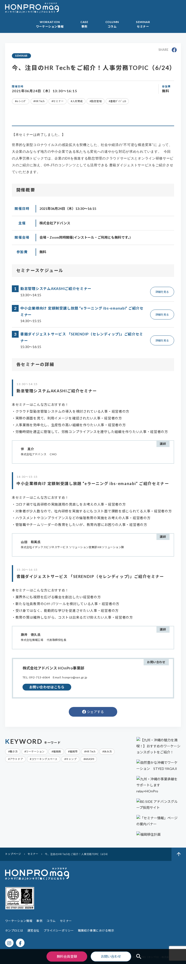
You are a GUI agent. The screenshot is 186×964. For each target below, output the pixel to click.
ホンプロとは (14, 930)
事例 (39, 921)
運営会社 (33, 930)
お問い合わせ (111, 956)
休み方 (108, 751)
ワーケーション (35, 751)
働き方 (14, 751)
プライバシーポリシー (59, 930)
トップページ (13, 853)
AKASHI (89, 759)
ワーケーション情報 (18, 921)
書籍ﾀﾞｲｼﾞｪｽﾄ (118, 101)
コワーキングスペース (44, 759)
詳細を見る (162, 291)
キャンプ (71, 759)
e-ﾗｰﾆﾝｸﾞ (21, 101)
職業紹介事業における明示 (96, 930)
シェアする (95, 712)
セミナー (58, 101)
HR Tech (40, 101)
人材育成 (77, 101)
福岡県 (57, 751)
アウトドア (16, 759)
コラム (50, 921)
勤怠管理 (96, 101)
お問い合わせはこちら (47, 687)
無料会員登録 (67, 956)
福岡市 (74, 751)
